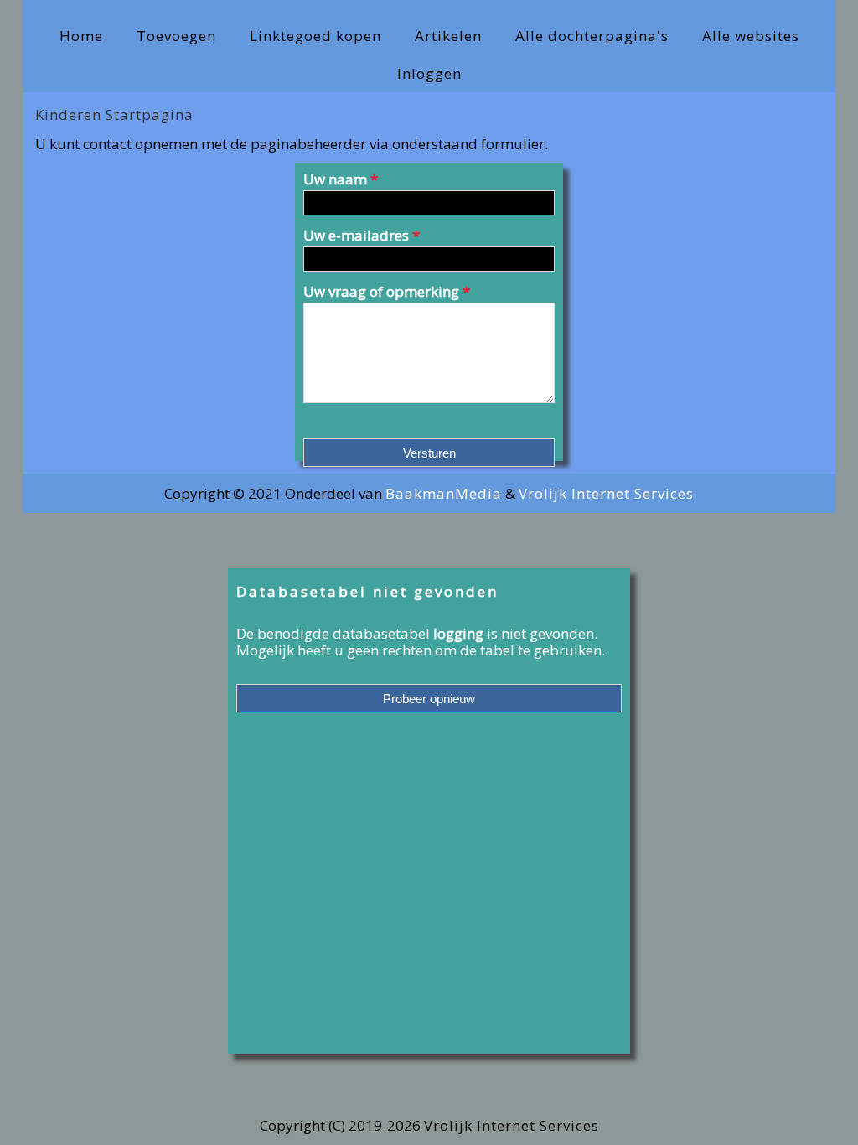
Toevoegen (176, 35)
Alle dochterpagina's (592, 35)
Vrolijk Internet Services (606, 493)
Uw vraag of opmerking (386, 291)
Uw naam (340, 180)
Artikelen (448, 35)
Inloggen (429, 73)
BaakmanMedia (443, 493)
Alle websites (750, 35)
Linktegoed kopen (315, 35)
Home (81, 35)
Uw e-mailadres (361, 236)
